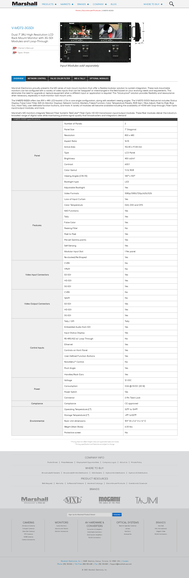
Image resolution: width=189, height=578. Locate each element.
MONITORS (61, 522)
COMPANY (98, 4)
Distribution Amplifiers (94, 535)
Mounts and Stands (61, 528)
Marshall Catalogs (95, 483)
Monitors (128, 531)
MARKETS (65, 4)
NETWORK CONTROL (37, 78)
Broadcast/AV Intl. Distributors (76, 473)
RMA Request (47, 483)
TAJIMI (146, 500)
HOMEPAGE (25, 3)
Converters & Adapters (94, 529)
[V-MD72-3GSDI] (102, 62)
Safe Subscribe (94, 518)
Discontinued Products (91, 10)
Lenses (127, 528)
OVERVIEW (18, 78)
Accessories (127, 534)
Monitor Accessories (61, 531)
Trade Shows (52, 462)
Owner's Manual (25, 48)
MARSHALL (34, 500)
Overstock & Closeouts (138, 483)
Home (78, 10)
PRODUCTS (47, 4)
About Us (123, 462)
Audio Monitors (61, 526)
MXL (72, 500)
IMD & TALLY (79, 78)
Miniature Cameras (28, 526)
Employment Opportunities (88, 462)
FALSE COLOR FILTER (60, 78)
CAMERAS (28, 522)
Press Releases (67, 462)
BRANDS (81, 4)
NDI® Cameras (28, 537)
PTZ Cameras (28, 534)
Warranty (59, 483)
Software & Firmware (75, 483)
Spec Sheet (23, 53)
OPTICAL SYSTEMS (127, 522)
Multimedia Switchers (94, 532)
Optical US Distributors (138, 473)
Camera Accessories (28, 539)
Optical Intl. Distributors (115, 473)
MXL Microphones (161, 528)
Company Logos (109, 462)
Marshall (161, 526)
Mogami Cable (160, 531)
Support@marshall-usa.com (121, 564)
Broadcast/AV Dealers (51, 473)
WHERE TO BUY (151, 4)
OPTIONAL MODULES (99, 78)
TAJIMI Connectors (94, 537)
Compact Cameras (28, 528)
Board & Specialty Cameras (127, 526)
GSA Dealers (97, 473)
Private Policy (136, 462)
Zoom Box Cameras (28, 531)
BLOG (113, 4)
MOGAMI (109, 500)
